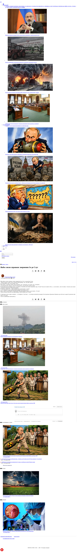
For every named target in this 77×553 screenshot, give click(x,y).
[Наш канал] (45, 544)
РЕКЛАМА (5, 245)
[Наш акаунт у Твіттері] (29, 544)
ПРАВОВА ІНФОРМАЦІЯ (6, 536)
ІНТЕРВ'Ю (18, 125)
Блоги (7, 264)
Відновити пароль (5, 256)
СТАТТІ (10, 125)
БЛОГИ (14, 125)
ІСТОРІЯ (23, 125)
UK (72, 262)
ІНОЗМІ (26, 125)
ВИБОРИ (40, 6)
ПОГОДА (20, 7)
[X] (33, 271)
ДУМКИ (7, 125)
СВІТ (51, 6)
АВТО (7, 7)
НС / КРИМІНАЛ (46, 6)
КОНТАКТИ (16, 536)
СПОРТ (11, 7)
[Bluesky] (35, 271)
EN (74, 262)
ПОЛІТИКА (15, 6)
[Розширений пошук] (4, 249)
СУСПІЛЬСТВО (34, 6)
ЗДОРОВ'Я (15, 7)
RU (75, 262)
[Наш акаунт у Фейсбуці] (35, 544)
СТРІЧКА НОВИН (9, 6)
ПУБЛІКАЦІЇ (6, 124)
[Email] (44, 271)
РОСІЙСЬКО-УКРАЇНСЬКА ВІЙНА (60, 6)
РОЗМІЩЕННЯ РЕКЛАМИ (8, 538)
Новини (3, 264)
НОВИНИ (5, 5)
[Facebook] (41, 271)
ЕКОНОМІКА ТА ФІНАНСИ (25, 6)
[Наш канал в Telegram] (38, 544)
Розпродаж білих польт (10, 277)
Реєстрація (73, 257)
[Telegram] (38, 271)
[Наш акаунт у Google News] (41, 544)
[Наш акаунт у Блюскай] (32, 544)
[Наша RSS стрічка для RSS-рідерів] (48, 544)
